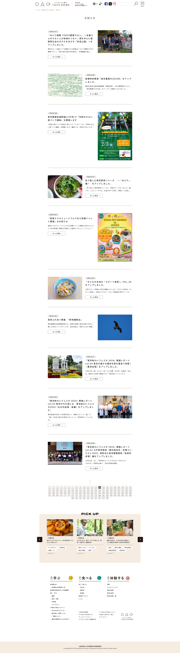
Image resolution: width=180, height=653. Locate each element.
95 (96, 498)
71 (65, 495)
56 (92, 493)
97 (103, 498)
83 (111, 495)
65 (126, 493)
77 (88, 495)
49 (65, 493)
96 (99, 498)
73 (73, 495)
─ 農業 (52, 596)
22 (130, 487)
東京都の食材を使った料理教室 (59, 590)
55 (88, 493)
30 (76, 490)
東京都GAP (53, 584)
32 (84, 490)
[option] (60, 536)
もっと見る (57, 57)
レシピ (81, 599)
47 (57, 493)
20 (122, 487)
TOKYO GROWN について (108, 612)
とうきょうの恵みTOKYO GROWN (45, 10)
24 (53, 490)
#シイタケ (92, 547)
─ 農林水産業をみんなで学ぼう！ (60, 619)
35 (96, 490)
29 (73, 490)
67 (49, 495)
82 (107, 495)
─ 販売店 (81, 590)
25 (57, 490)
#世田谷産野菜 (112, 550)
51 (73, 493)
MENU (142, 5)
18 (115, 487)
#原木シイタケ (82, 547)
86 (122, 495)
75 (80, 495)
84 (115, 495)
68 (53, 495)
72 (69, 495)
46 (53, 493)
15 (103, 487)
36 (99, 490)
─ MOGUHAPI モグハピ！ (58, 610)
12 (92, 487)
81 (103, 495)
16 (107, 487)
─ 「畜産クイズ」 (55, 616)
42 (122, 490)
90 (76, 498)
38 (107, 490)
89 (73, 498)
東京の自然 (110, 593)
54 (84, 493)
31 (80, 490)
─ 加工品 (81, 587)
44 (130, 490)
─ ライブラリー (55, 605)
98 (107, 498)
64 (122, 493)
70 (61, 495)
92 (84, 498)
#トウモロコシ (52, 547)
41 (119, 490)
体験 (108, 584)
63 (119, 493)
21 (126, 487)
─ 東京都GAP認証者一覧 (57, 587)
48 (61, 493)
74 (76, 495)
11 (88, 487)
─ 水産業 (53, 602)
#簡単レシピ (51, 550)
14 (99, 487)
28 (69, 490)
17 (111, 487)
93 (88, 498)
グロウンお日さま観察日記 (88, 619)
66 (130, 493)
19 (119, 487)
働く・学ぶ (53, 593)
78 (92, 495)
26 (61, 490)
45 (49, 493)
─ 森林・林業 (54, 599)
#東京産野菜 (127, 547)
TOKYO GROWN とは (86, 614)
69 (57, 495)
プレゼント (104, 617)
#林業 (89, 550)
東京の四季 (110, 590)
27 (65, 490)
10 (84, 487)
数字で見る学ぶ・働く (107, 614)
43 (126, 490)
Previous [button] (39, 539)
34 (92, 490)
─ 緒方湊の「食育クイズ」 (58, 613)
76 (84, 495)
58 (99, 493)
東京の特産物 (84, 612)
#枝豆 (109, 547)
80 (99, 495)
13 (96, 487)
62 (115, 493)
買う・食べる (83, 584)
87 (126, 495)
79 (96, 495)
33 (88, 490)
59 (103, 493)
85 (119, 495)
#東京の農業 (81, 550)
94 (92, 498)
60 (107, 493)
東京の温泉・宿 (111, 596)
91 (80, 498)
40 (115, 490)
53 (80, 493)
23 (49, 490)
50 (69, 493)
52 (76, 493)
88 (130, 495)
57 (96, 493)
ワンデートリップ (112, 587)
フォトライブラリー (86, 617)
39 (111, 490)
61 (111, 493)
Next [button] (140, 539)
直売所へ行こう (83, 596)
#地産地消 (62, 547)
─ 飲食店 (81, 593)
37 (103, 490)
